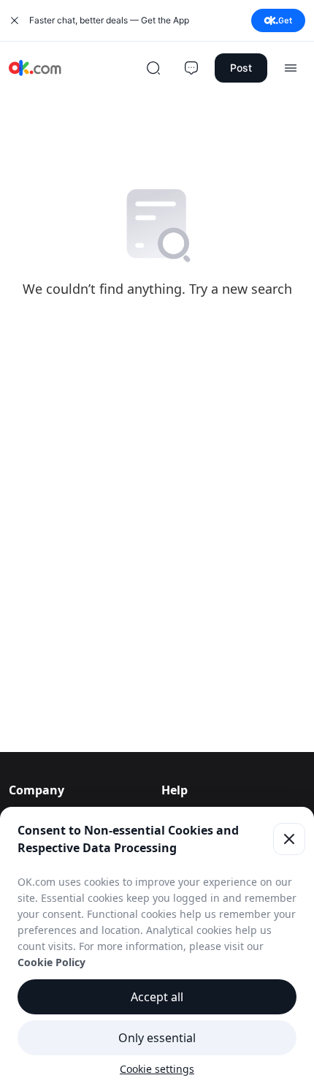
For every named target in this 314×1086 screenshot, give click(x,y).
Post (241, 67)
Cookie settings (157, 1069)
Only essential (157, 1038)
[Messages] (191, 68)
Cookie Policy (51, 962)
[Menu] (290, 68)
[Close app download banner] (14, 20)
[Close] (289, 839)
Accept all (157, 997)
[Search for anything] (153, 68)
